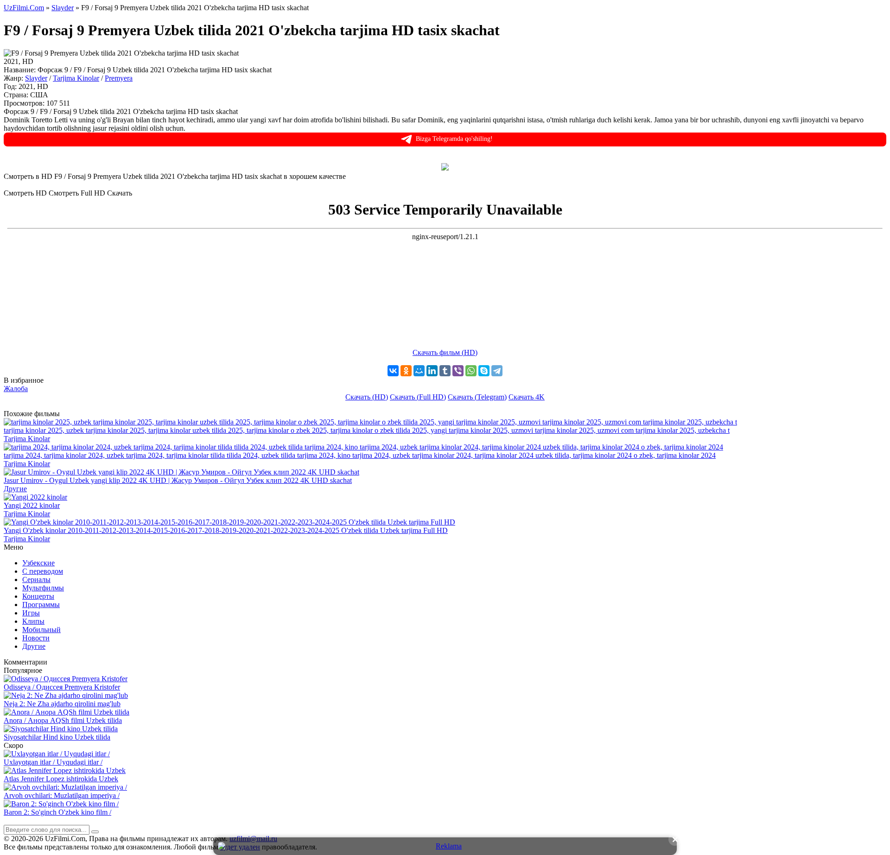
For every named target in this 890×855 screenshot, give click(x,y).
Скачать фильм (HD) (445, 352)
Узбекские (38, 563)
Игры (31, 613)
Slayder (36, 78)
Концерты (38, 596)
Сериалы (36, 579)
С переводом (42, 571)
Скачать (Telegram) (477, 397)
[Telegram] (496, 370)
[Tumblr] (445, 370)
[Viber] (458, 370)
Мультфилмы (43, 588)
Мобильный (41, 629)
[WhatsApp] (471, 370)
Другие (33, 646)
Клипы (33, 621)
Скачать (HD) (366, 397)
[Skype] (484, 370)
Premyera (119, 78)
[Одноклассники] (406, 370)
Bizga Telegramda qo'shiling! (454, 138)
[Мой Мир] (419, 370)
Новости (36, 638)
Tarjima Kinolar (76, 78)
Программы (41, 604)
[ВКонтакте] (393, 370)
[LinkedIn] (432, 370)
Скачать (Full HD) (418, 397)
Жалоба (16, 389)
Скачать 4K (527, 397)
